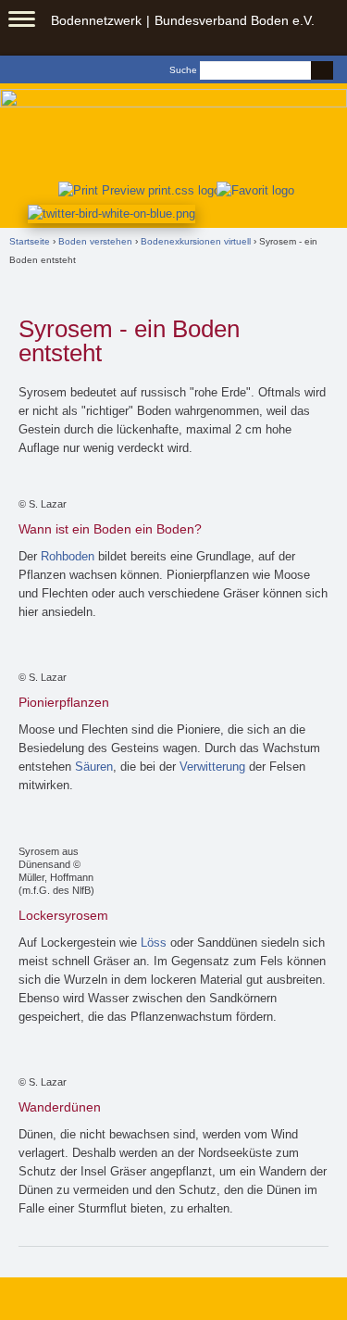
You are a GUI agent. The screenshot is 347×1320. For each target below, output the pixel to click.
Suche (183, 70)
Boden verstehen (95, 241)
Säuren (94, 766)
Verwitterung (212, 766)
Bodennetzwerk (96, 20)
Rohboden (67, 556)
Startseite (29, 241)
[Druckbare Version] (135, 189)
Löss (154, 942)
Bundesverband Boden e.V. (235, 20)
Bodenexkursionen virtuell (196, 241)
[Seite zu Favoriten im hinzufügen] (256, 189)
